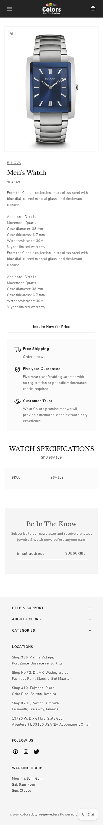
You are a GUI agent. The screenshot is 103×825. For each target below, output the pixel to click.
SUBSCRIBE (75, 553)
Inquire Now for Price (51, 327)
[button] (9, 8)
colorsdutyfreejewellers (40, 814)
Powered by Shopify (76, 814)
